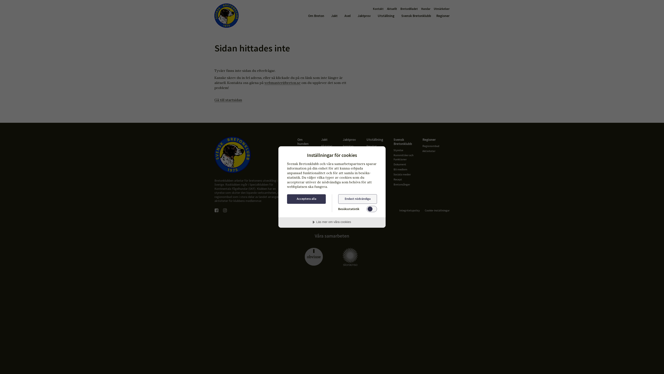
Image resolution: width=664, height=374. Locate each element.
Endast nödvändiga (358, 199)
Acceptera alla (306, 199)
